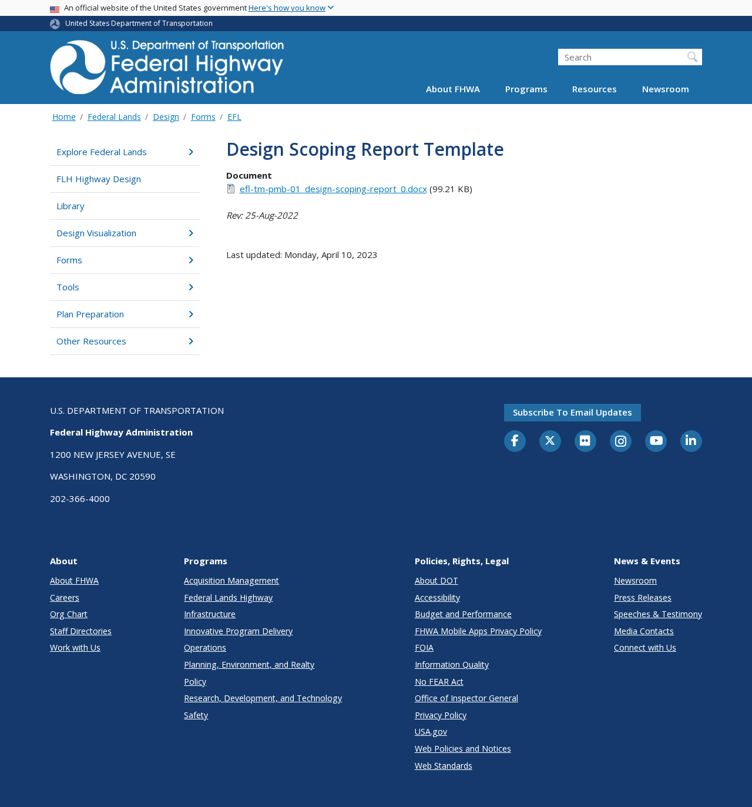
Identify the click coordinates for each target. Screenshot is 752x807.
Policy (195, 681)
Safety (196, 715)
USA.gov (431, 731)
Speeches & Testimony (658, 614)
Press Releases (643, 597)
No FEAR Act (439, 681)
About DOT (436, 580)
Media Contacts (644, 631)
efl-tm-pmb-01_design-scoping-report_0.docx (333, 189)
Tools (67, 287)
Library (70, 206)
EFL (234, 116)
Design (166, 116)
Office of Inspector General (466, 698)
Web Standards (443, 765)
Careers (64, 597)
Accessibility (437, 597)
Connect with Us (645, 647)
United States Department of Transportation (139, 23)
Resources (594, 89)
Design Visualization (96, 233)
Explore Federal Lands (101, 152)
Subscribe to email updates (572, 412)
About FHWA (453, 89)
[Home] (167, 71)
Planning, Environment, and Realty (249, 664)
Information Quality (452, 664)
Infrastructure (210, 614)
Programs (526, 89)
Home (64, 116)
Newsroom (665, 89)
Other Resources (91, 341)
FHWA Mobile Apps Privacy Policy (478, 631)
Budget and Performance (463, 614)
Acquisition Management (231, 580)
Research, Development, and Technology (263, 698)
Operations (205, 647)
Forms (203, 116)
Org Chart (69, 614)
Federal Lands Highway (228, 597)
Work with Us (75, 647)
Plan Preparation (90, 314)
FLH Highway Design (98, 179)
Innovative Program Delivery (238, 631)
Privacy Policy (440, 715)
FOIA (424, 647)
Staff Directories (81, 631)
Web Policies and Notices (463, 748)
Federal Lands (114, 116)
